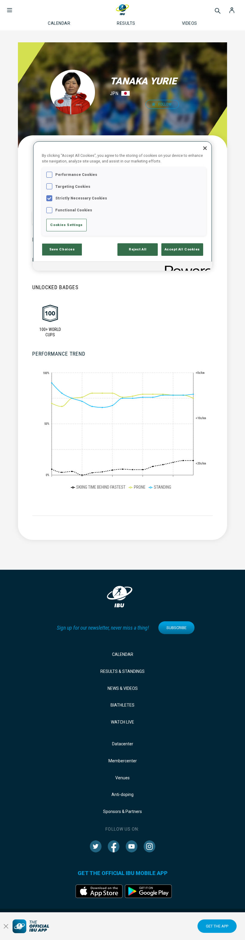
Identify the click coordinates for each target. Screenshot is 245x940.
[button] (9, 7)
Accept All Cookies (182, 249)
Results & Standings (122, 671)
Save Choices (62, 249)
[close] (6, 926)
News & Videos (123, 688)
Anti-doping (122, 794)
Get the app (217, 926)
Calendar (122, 654)
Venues (122, 777)
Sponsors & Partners (122, 811)
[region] (122, 206)
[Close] (205, 148)
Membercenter (122, 760)
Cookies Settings (66, 225)
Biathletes (122, 705)
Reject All (138, 249)
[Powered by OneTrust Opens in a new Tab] (186, 267)
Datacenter (122, 743)
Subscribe (176, 627)
